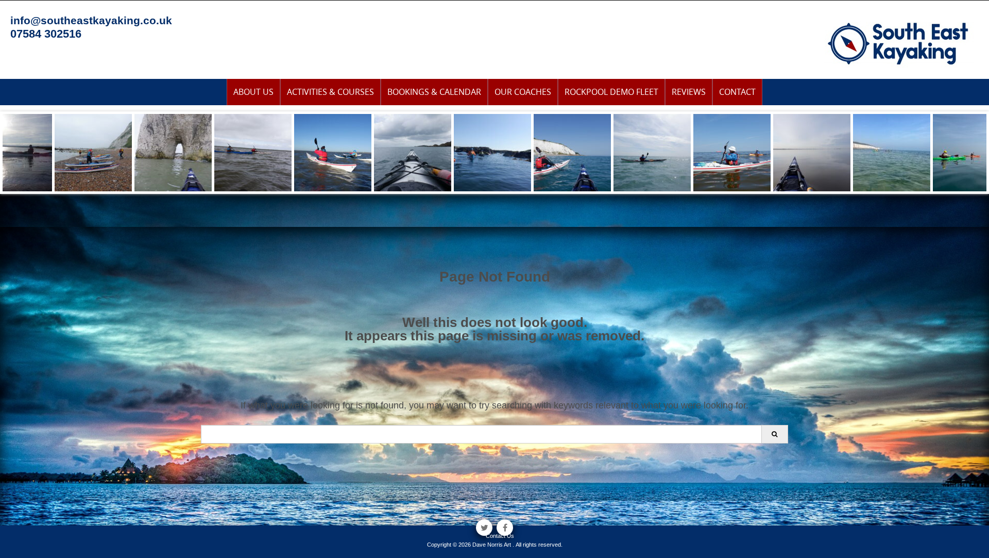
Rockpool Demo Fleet (611, 91)
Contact (737, 91)
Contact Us (500, 536)
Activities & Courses (330, 91)
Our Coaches (522, 91)
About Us (253, 91)
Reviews (689, 91)
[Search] (774, 434)
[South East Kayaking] (899, 43)
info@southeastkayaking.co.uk (91, 20)
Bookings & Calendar (434, 91)
